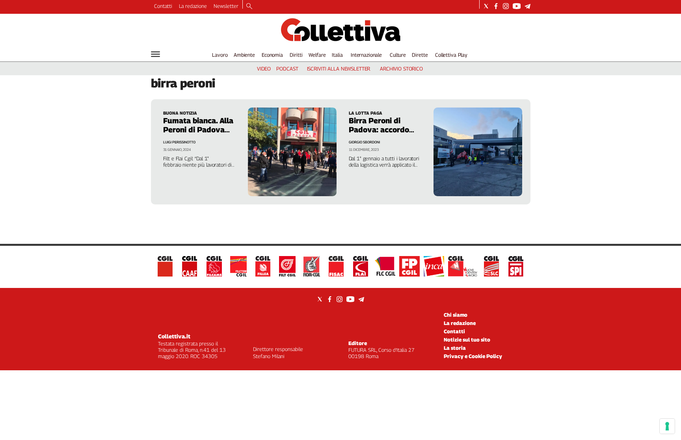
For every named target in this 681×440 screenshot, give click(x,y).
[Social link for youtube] (517, 6)
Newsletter (226, 6)
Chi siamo (455, 315)
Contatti (163, 6)
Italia (337, 55)
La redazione (193, 6)
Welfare (317, 55)
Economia (272, 55)
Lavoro (219, 55)
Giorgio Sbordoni (364, 142)
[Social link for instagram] (506, 6)
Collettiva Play (451, 55)
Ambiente (244, 55)
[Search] (249, 6)
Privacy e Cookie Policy (473, 356)
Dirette (420, 55)
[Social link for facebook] (496, 6)
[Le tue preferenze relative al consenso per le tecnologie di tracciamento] (667, 426)
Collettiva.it (174, 336)
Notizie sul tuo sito (467, 339)
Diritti (296, 55)
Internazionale (366, 55)
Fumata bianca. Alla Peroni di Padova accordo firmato (198, 129)
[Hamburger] (155, 54)
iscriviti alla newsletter (338, 68)
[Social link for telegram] (527, 6)
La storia (455, 348)
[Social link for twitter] (486, 6)
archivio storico (401, 68)
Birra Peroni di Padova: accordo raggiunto (379, 129)
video (264, 68)
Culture (398, 55)
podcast (287, 68)
